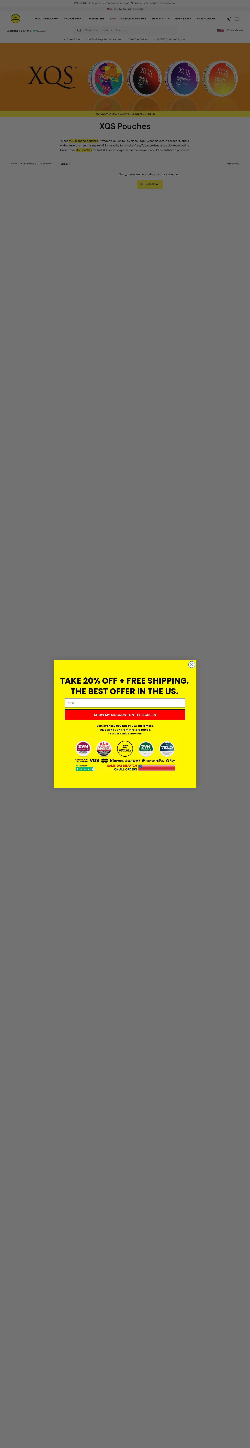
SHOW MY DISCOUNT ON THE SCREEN (125, 715)
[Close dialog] (192, 664)
